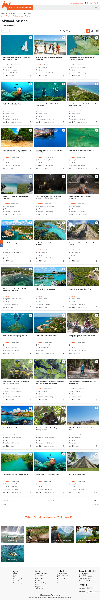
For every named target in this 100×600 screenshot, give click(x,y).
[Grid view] (88, 31)
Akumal (27, 16)
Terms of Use (17, 581)
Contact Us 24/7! (84, 581)
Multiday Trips (39, 579)
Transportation (39, 575)
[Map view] (92, 31)
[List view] (97, 31)
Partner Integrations (63, 575)
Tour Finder (39, 589)
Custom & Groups (41, 573)
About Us (16, 573)
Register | (90, 3)
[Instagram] (84, 585)
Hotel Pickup (39, 581)
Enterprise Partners (63, 579)
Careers (59, 581)
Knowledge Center (19, 579)
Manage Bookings (41, 583)
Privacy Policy (17, 583)
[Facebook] (80, 585)
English (90, 591)
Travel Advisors (62, 573)
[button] (1, 242)
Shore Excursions (40, 577)
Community (61, 583)
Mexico (9, 16)
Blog (14, 577)
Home (3, 16)
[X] (82, 585)
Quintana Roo (18, 16)
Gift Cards (38, 585)
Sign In (96, 3)
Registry (37, 587)
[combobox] (91, 591)
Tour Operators (62, 577)
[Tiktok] (86, 585)
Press (15, 575)
